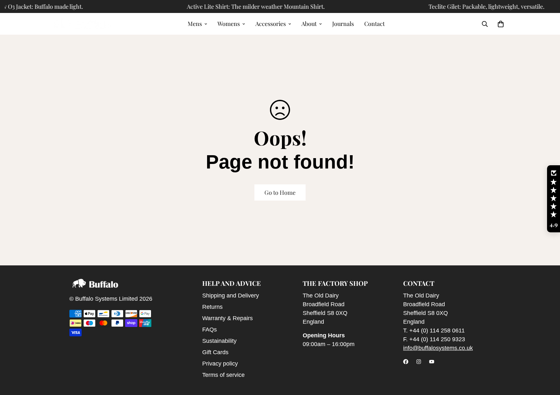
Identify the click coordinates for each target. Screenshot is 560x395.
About (309, 24)
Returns (212, 307)
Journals (343, 24)
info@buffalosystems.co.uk (438, 348)
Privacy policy (220, 363)
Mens (195, 24)
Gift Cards (215, 352)
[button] (553, 199)
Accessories (270, 24)
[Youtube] (431, 361)
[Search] (484, 24)
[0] (500, 24)
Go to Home (280, 192)
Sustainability (219, 341)
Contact (374, 24)
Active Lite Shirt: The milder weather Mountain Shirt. (250, 6)
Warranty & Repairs (227, 318)
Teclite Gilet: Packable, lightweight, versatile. (481, 6)
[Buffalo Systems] (82, 24)
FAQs (209, 329)
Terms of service (223, 375)
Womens (228, 24)
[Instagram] (418, 361)
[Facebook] (405, 361)
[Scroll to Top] (547, 359)
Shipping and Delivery (230, 295)
